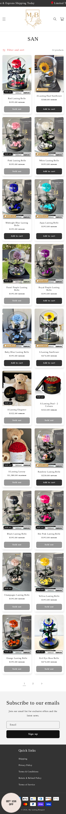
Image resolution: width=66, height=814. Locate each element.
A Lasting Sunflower (49, 352)
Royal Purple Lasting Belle (49, 288)
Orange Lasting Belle (16, 658)
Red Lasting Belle (17, 98)
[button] (4, 19)
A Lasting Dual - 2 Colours (49, 404)
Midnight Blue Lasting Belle (17, 224)
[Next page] (41, 683)
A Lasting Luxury (16, 471)
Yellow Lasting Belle (49, 596)
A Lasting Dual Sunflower (49, 96)
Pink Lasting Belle (17, 160)
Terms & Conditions (28, 772)
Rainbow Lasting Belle (49, 472)
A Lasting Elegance (16, 409)
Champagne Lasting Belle (17, 595)
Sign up (33, 734)
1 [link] (24, 683)
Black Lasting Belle (17, 534)
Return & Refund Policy (30, 778)
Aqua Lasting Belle (49, 223)
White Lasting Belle (49, 160)
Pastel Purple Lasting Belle (16, 288)
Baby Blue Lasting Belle (17, 352)
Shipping (23, 759)
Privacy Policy (25, 765)
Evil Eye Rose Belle (49, 658)
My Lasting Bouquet (37, 809)
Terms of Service (27, 785)
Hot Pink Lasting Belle (49, 534)
